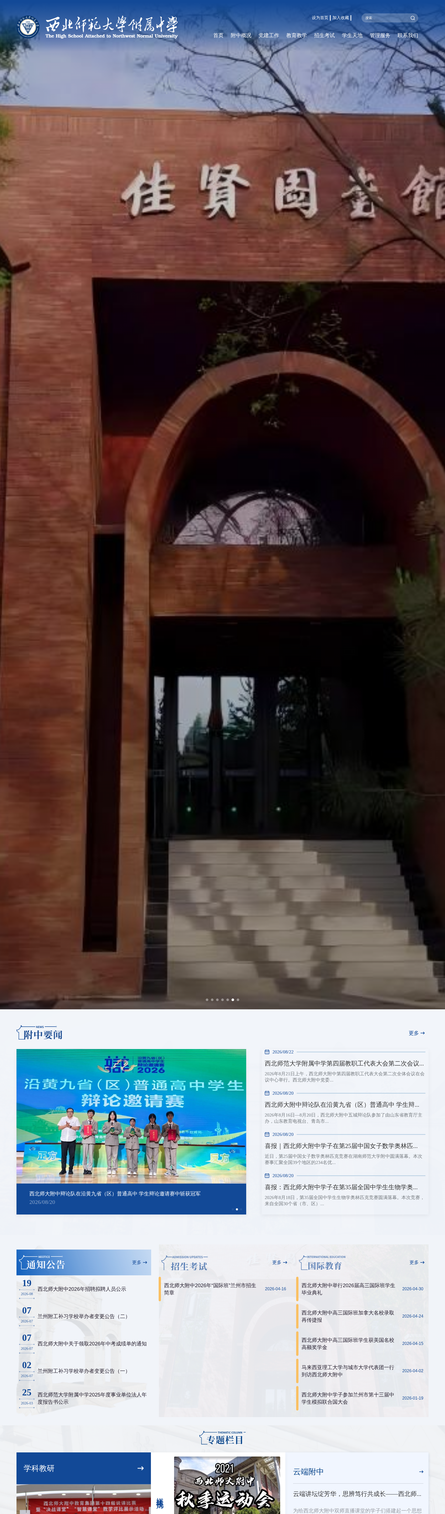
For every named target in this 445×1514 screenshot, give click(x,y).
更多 (414, 1033)
